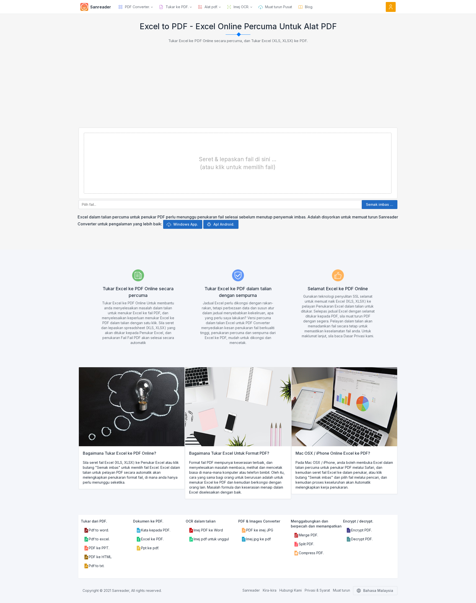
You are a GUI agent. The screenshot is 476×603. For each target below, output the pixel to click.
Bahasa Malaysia (378, 590)
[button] (135, 6)
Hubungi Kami (290, 590)
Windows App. (185, 224)
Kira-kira (269, 590)
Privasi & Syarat (317, 590)
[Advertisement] (238, 90)
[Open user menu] (391, 7)
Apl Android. (223, 224)
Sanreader (251, 590)
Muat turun (341, 590)
